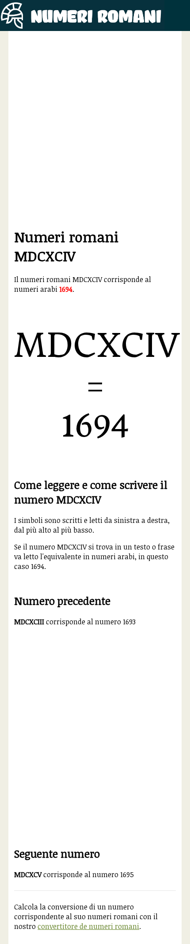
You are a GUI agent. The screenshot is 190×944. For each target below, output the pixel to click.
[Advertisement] (95, 132)
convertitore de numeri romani (88, 926)
